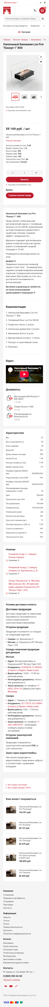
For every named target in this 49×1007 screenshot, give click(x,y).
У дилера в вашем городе (19, 195)
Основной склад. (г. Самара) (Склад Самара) (22, 556)
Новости (7, 917)
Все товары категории (17, 785)
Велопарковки (9, 956)
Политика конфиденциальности (17, 934)
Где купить (7, 930)
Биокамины (36, 40)
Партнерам (8, 905)
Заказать (24, 180)
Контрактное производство (15, 26)
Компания (35, 26)
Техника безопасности (12, 927)
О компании (8, 895)
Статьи (6, 921)
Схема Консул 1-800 (23, 406)
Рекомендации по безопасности (22, 415)
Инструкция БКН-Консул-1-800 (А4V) (27, 397)
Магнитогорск (10, 3)
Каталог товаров (20, 40)
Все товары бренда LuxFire (19, 788)
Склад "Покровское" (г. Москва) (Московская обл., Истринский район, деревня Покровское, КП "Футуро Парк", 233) (24, 585)
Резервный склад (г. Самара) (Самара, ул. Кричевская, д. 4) (23, 569)
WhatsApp (12, 691)
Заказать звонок (11, 980)
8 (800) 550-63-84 (35, 10)
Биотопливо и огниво (12, 959)
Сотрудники (8, 901)
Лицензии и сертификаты (14, 898)
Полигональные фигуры (13, 953)
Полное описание (13, 141)
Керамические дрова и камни (16, 963)
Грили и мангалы (10, 946)
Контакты (7, 908)
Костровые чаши (10, 950)
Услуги (6, 924)
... (44, 25)
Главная (6, 40)
